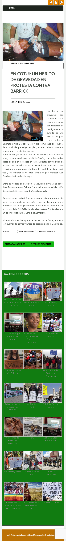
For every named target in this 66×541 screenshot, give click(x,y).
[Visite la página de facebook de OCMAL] (50, 2)
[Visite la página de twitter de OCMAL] (56, 2)
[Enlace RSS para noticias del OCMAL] (61, 2)
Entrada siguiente (41, 244)
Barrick (7, 232)
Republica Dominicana (22, 64)
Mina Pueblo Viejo (48, 232)
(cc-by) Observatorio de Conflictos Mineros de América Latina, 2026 (33, 535)
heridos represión (28, 232)
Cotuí (14, 232)
